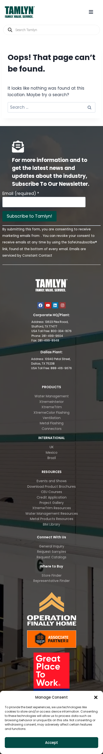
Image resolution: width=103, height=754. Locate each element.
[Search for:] (51, 107)
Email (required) (20, 193)
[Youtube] (48, 305)
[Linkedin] (55, 305)
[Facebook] (40, 305)
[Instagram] (62, 305)
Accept (51, 742)
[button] (95, 697)
